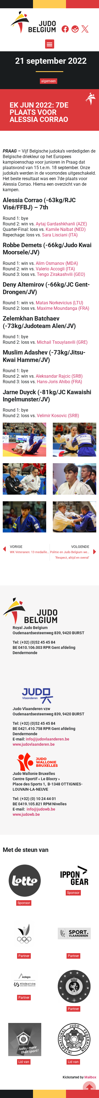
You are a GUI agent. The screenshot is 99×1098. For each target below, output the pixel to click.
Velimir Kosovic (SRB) (58, 415)
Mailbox (90, 1077)
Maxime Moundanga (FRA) (63, 308)
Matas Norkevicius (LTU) (59, 302)
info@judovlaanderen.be (47, 739)
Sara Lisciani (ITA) (60, 235)
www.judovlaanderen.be (34, 744)
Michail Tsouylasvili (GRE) (62, 342)
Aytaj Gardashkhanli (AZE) (61, 223)
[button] (49, 44)
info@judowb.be (41, 809)
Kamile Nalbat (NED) (66, 229)
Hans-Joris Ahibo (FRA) (59, 381)
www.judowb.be (26, 814)
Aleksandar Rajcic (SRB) (59, 376)
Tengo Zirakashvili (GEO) (61, 274)
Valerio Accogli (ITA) (55, 268)
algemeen (48, 81)
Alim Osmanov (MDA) (57, 263)
